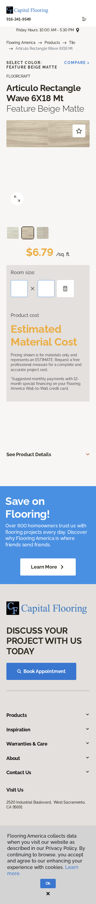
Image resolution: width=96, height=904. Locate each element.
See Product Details (28, 454)
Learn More (44, 567)
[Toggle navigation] (84, 19)
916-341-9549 (18, 19)
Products (52, 42)
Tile (72, 42)
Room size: (23, 272)
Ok (48, 883)
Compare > (77, 62)
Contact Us (18, 772)
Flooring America (20, 42)
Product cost (25, 315)
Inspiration (18, 729)
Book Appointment (44, 671)
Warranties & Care (26, 744)
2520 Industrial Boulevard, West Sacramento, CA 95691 (45, 804)
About (13, 758)
